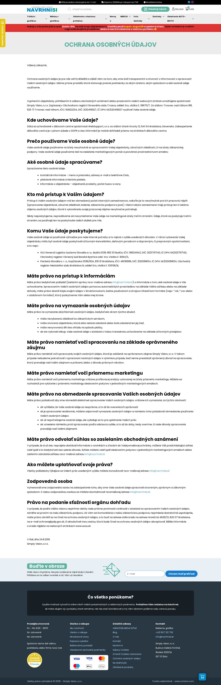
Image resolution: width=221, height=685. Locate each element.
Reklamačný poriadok (81, 645)
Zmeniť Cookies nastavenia (127, 654)
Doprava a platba (79, 641)
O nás (116, 636)
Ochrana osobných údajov (127, 658)
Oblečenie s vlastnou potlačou (84, 18)
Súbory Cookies (121, 649)
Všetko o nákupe (78, 632)
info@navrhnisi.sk (122, 282)
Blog (115, 632)
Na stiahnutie (120, 662)
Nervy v (113, 18)
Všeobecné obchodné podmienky (88, 649)
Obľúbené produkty (123, 667)
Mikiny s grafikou (54, 18)
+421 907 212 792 (164, 632)
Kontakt (117, 641)
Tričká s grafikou (31, 18)
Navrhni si (118, 645)
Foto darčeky (138, 18)
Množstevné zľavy (79, 636)
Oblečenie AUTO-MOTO (176, 18)
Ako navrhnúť (77, 628)
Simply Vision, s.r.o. (72, 681)
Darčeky (157, 16)
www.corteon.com (184, 681)
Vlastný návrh (157, 9)
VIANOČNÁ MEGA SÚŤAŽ (125, 628)
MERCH (124, 16)
